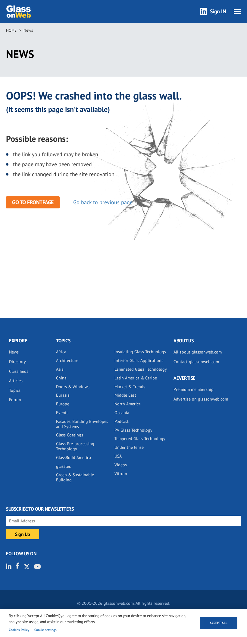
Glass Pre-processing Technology (75, 446)
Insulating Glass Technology (140, 351)
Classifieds (18, 371)
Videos (120, 464)
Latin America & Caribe (135, 378)
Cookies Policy (19, 630)
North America (127, 404)
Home (11, 30)
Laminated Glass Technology (140, 369)
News (28, 30)
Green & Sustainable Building (75, 477)
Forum (15, 399)
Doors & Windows (72, 386)
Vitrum (120, 473)
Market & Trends (129, 386)
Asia (60, 369)
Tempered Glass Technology (139, 438)
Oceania (121, 412)
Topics (14, 390)
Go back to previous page (103, 202)
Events (62, 412)
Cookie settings (45, 630)
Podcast (121, 421)
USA (118, 456)
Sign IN (218, 11)
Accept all (218, 623)
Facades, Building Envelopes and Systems (82, 424)
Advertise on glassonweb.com (201, 399)
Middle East (125, 395)
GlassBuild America (73, 457)
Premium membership (194, 389)
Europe (62, 404)
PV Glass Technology (133, 430)
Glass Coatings (69, 435)
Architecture (67, 360)
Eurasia (63, 395)
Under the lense (129, 447)
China (61, 378)
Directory (17, 361)
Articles (16, 380)
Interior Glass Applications (138, 360)
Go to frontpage (33, 202)
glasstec (63, 466)
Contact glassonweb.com (196, 361)
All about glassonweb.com (198, 352)
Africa (61, 351)
